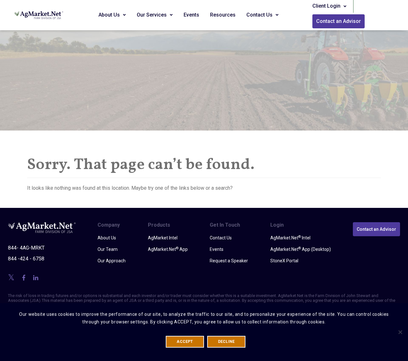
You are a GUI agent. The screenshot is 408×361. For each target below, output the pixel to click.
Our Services (152, 15)
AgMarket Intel (163, 237)
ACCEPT (185, 341)
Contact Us (260, 15)
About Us (109, 15)
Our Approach (112, 260)
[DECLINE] (400, 332)
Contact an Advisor (338, 21)
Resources (223, 15)
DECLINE (226, 341)
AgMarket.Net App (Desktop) (300, 249)
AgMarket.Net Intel (290, 237)
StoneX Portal (284, 260)
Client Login (327, 6)
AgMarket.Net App (168, 249)
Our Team (108, 249)
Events (191, 15)
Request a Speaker (229, 260)
